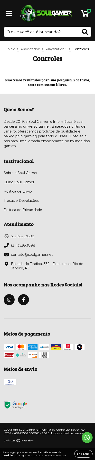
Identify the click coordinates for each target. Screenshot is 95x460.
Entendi (83, 453)
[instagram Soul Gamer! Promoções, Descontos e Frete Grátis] (9, 299)
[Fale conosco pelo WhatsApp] (87, 437)
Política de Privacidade (23, 210)
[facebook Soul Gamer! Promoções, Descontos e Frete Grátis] (23, 299)
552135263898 (22, 236)
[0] (85, 14)
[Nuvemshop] (19, 441)
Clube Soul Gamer (19, 182)
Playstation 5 (56, 49)
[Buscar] (85, 32)
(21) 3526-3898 (23, 245)
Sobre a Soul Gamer (21, 173)
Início (10, 49)
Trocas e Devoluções (21, 200)
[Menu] (9, 13)
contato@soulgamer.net (32, 254)
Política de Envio (18, 191)
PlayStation (30, 49)
